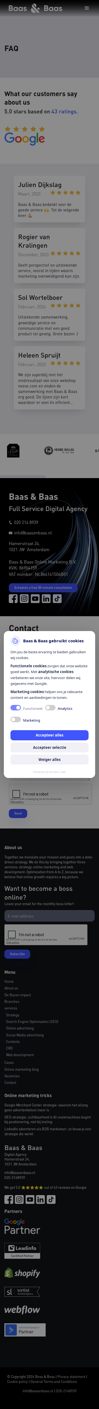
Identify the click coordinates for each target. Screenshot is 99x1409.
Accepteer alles (49, 735)
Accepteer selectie (49, 747)
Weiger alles (49, 759)
